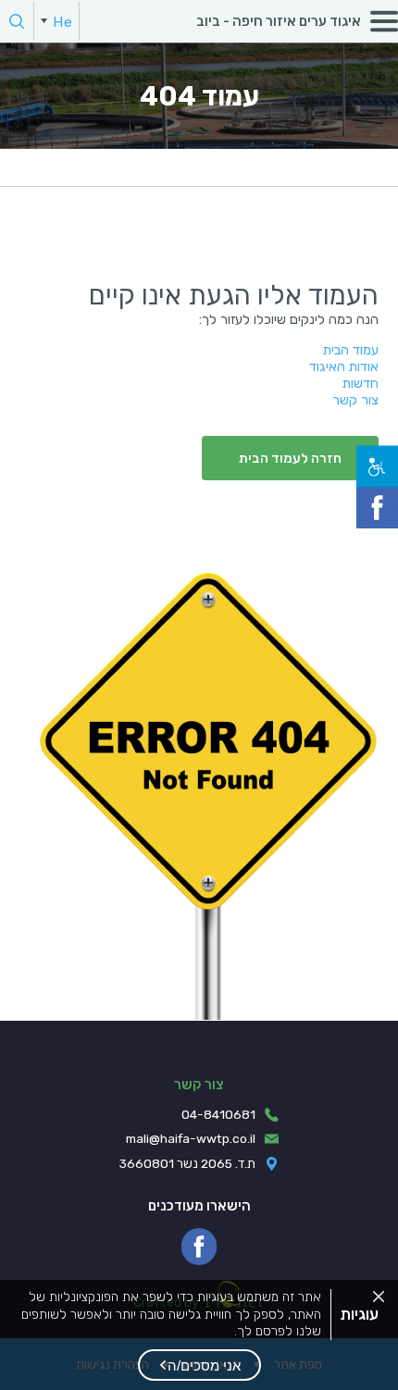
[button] (199, 1365)
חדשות (360, 383)
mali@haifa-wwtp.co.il (190, 1138)
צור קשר (355, 399)
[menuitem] (56, 21)
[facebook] (199, 1246)
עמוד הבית (351, 349)
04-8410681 (218, 1114)
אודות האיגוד (344, 366)
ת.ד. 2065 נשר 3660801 (187, 1163)
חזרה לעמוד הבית (290, 458)
